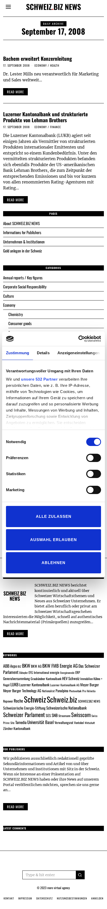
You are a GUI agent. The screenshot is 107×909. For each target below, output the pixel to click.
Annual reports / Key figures (23, 277)
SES (48, 715)
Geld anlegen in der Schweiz (22, 250)
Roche (18, 701)
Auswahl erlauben (53, 539)
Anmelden (97, 898)
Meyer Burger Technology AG (22, 690)
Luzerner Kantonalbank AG (64, 685)
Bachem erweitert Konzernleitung (37, 58)
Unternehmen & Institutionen (24, 241)
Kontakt (9, 898)
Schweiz (35, 699)
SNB (55, 715)
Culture (8, 296)
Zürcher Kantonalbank (16, 728)
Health (54, 65)
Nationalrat (48, 691)
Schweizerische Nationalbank (66, 708)
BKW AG (36, 666)
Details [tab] (43, 353)
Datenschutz (44, 898)
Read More (15, 806)
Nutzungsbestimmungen (72, 898)
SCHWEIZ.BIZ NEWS (89, 701)
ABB (6, 666)
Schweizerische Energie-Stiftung (24, 708)
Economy (41, 65)
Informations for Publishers (22, 232)
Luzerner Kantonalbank (34, 684)
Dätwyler (23, 673)
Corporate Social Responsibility (24, 286)
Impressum (25, 898)
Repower (8, 701)
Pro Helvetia (89, 691)
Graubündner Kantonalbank (46, 678)
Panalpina (62, 690)
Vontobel (79, 722)
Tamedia (20, 722)
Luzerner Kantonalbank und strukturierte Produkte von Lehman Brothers (45, 117)
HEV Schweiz (70, 678)
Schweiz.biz (62, 699)
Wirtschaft (90, 723)
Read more (15, 633)
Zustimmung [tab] (17, 353)
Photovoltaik (75, 691)
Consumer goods (20, 323)
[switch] (93, 458)
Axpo (13, 666)
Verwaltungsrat (64, 722)
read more (15, 91)
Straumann (64, 715)
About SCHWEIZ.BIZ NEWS (21, 223)
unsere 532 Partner (39, 379)
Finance (55, 127)
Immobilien (86, 678)
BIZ (19, 666)
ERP (77, 672)
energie (54, 672)
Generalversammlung (16, 678)
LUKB (14, 684)
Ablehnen (53, 562)
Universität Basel (40, 722)
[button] (80, 875)
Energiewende (67, 673)
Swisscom (81, 715)
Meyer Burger (89, 684)
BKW (26, 665)
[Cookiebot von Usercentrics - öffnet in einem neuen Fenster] (78, 338)
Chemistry (15, 314)
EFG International (39, 672)
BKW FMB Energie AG (60, 665)
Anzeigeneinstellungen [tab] (78, 353)
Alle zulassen (53, 516)
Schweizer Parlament (24, 715)
